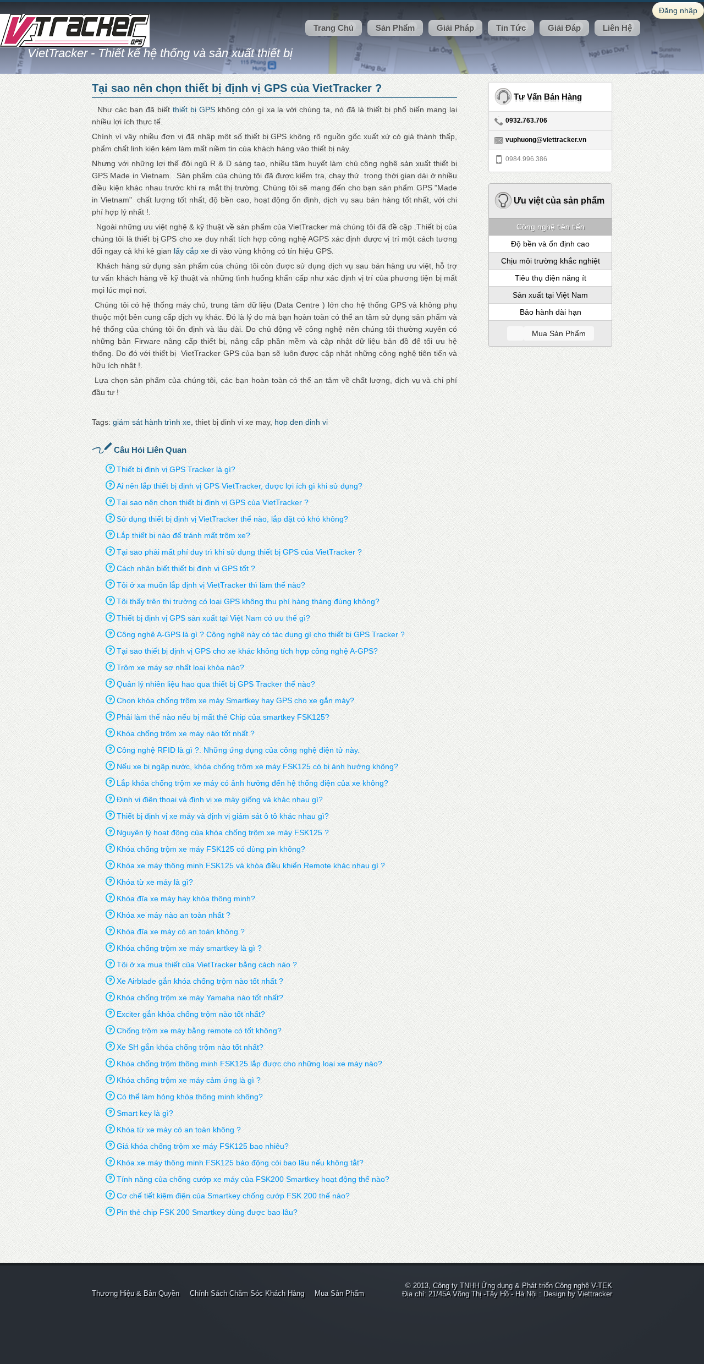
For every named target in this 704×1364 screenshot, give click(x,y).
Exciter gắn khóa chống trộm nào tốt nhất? (191, 1014)
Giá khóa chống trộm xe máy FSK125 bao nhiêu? (203, 1146)
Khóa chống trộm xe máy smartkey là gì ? (189, 948)
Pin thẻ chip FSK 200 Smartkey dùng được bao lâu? (207, 1212)
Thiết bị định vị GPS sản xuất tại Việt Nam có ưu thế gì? (213, 617)
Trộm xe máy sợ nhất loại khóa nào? (180, 667)
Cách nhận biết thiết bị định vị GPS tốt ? (186, 568)
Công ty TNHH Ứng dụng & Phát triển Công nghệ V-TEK (522, 1285)
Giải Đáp (564, 27)
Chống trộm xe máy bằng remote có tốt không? (199, 1030)
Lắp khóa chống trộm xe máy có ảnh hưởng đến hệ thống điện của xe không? (252, 783)
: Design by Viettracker (575, 1294)
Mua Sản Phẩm (339, 1293)
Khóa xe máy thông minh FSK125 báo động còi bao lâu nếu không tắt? (240, 1162)
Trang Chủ (334, 27)
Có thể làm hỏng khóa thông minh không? (190, 1096)
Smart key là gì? (145, 1113)
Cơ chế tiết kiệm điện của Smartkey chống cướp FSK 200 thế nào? (233, 1195)
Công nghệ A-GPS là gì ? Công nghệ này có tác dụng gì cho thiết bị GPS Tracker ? (261, 634)
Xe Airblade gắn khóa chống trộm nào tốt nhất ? (200, 981)
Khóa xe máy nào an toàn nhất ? (173, 915)
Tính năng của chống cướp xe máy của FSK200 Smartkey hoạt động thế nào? (253, 1179)
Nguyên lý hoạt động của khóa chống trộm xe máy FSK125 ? (223, 832)
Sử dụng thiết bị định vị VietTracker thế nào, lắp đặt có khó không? (232, 518)
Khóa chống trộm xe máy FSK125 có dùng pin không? (211, 849)
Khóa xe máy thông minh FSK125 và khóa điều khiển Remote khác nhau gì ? (251, 865)
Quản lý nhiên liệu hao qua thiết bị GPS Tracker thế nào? (216, 684)
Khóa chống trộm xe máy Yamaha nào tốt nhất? (200, 997)
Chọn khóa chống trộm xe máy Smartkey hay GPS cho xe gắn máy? (235, 700)
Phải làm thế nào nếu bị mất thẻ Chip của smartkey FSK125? (223, 717)
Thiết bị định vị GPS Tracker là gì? (176, 469)
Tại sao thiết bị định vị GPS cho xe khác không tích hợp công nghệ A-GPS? (247, 651)
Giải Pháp (455, 27)
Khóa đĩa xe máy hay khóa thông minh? (186, 898)
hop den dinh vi (301, 422)
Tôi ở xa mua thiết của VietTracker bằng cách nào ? (207, 964)
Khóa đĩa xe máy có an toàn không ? (181, 931)
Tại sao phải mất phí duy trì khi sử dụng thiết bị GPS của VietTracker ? (239, 551)
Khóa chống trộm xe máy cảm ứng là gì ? (189, 1080)
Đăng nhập (678, 10)
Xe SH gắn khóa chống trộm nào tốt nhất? (190, 1047)
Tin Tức (511, 27)
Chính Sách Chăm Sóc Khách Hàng (247, 1293)
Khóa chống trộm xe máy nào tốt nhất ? (186, 733)
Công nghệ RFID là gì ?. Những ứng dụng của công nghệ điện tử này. (238, 750)
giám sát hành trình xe (152, 422)
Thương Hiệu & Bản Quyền (135, 1293)
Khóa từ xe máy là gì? (155, 882)
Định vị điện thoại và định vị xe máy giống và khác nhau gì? (220, 799)
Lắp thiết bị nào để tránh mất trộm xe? (183, 535)
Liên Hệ (617, 27)
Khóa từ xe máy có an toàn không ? (179, 1129)
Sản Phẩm (395, 27)
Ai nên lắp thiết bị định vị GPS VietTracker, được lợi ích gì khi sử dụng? (239, 485)
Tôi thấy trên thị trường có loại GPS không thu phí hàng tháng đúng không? (248, 601)
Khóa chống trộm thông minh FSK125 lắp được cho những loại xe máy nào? (249, 1063)
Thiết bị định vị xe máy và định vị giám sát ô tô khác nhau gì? (223, 816)
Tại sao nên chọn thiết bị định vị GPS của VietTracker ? (213, 502)
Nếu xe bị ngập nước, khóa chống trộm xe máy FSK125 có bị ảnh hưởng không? (257, 766)
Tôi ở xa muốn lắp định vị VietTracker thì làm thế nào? (211, 584)
